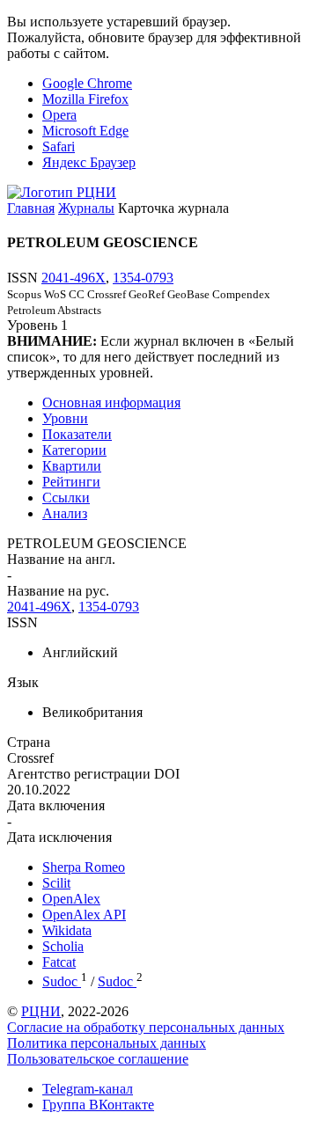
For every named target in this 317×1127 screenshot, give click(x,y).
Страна (28, 742)
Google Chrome (87, 83)
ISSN (22, 622)
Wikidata (67, 930)
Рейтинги (71, 481)
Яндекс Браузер (89, 162)
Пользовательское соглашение (97, 1058)
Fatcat (59, 962)
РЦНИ (41, 1011)
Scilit (56, 882)
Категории (74, 450)
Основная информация (111, 402)
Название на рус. (58, 590)
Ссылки (66, 497)
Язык (23, 682)
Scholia (63, 946)
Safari (58, 146)
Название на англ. (61, 559)
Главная (31, 208)
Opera (59, 114)
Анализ (64, 513)
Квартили (71, 465)
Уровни (65, 418)
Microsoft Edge (85, 130)
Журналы (86, 208)
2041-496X (73, 277)
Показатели (77, 434)
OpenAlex (71, 898)
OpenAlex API (84, 914)
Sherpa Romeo (83, 867)
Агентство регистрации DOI (93, 773)
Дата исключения (59, 837)
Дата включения (56, 805)
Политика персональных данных (106, 1043)
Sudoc (61, 981)
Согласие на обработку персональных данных (145, 1027)
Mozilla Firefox (85, 98)
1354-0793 (143, 277)
